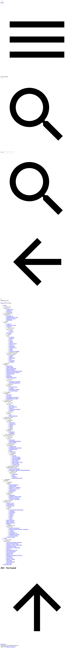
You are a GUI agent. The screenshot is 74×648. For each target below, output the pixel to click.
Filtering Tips (9, 554)
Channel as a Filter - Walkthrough (14, 545)
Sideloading (12, 432)
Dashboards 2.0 (12, 347)
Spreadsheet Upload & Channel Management (19, 470)
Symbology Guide (10, 537)
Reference (14, 476)
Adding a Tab (12, 424)
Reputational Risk (13, 416)
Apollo (6, 321)
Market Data (12, 358)
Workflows (11, 362)
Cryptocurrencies (10, 504)
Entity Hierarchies (10, 520)
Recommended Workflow (15, 441)
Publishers (8, 524)
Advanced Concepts (12, 352)
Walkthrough (9, 320)
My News (11, 345)
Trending (14, 455)
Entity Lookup (15, 463)
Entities (11, 348)
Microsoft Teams (9, 417)
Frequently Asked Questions (12, 372)
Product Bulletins (10, 373)
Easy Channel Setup (11, 551)
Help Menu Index (7, 564)
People (10, 516)
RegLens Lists (11, 525)
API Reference (11, 444)
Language (11, 515)
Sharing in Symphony (14, 497)
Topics (10, 518)
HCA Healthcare (13, 406)
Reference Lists (8, 500)
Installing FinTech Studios (15, 496)
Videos (5, 538)
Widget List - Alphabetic (14, 487)
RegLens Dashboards (11, 368)
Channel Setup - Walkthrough (13, 547)
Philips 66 (11, 408)
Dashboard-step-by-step (11, 550)
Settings (11, 350)
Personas (10, 412)
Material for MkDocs (10, 646)
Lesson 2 (11, 331)
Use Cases (10, 379)
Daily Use (8, 548)
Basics (9, 334)
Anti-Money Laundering (14, 381)
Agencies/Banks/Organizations (16, 509)
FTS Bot (11, 425)
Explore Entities (10, 552)
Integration (7, 479)
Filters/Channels (13, 343)
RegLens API (14, 471)
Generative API (15, 464)
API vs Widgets (12, 442)
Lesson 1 (11, 330)
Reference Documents (11, 377)
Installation (10, 429)
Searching (11, 338)
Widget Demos (12, 490)
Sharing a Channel (10, 559)
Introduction (12, 422)
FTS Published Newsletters (12, 397)
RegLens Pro (9, 312)
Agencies (8, 375)
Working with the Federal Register (14, 371)
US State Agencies (13, 390)
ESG (10, 414)
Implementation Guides (13, 466)
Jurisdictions (9, 376)
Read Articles (15, 461)
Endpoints (13, 453)
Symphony (10, 492)
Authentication (12, 446)
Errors (10, 450)
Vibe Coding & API (9, 434)
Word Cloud (9, 563)
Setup (13, 475)
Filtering (11, 341)
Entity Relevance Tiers (17, 462)
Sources (11, 517)
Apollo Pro (8, 310)
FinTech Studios (7, 303)
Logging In (8, 326)
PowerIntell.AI (9, 309)
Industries (11, 513)
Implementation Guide (17, 478)
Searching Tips (9, 558)
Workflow (11, 410)
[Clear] (1, 299)
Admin (10, 427)
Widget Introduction (13, 484)
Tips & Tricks (8, 539)
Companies (11, 511)
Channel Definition (16, 458)
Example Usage (8, 400)
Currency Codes (10, 503)
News (10, 339)
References (10, 384)
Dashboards (12, 346)
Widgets (10, 482)
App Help (10, 420)
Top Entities (9, 560)
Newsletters (12, 360)
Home (4, 305)
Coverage (11, 388)
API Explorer (12, 451)
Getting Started (9, 367)
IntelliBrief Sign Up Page (12, 317)
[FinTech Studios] (2, 2)
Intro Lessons (11, 328)
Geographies (12, 512)
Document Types (13, 387)
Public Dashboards (10, 522)
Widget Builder (12, 486)
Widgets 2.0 (12, 491)
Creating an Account (11, 325)
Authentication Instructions (15, 447)
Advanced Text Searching (12, 543)
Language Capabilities (14, 351)
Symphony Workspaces (14, 499)
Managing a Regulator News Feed (14, 555)
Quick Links (8, 306)
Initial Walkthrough (10, 369)
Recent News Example (14, 468)
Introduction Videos (10, 318)
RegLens (7, 363)
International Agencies (14, 389)
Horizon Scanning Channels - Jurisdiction (18, 529)
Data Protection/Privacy (14, 382)
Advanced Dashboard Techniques (14, 542)
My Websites (9, 556)
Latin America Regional (14, 409)
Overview (11, 405)
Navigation (8, 333)
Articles (11, 342)
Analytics (11, 355)
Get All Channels (16, 457)
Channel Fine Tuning (11, 546)
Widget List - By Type (14, 488)
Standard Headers (13, 449)
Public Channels (10, 521)
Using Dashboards (10, 561)
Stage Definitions (16, 459)
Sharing (11, 426)
